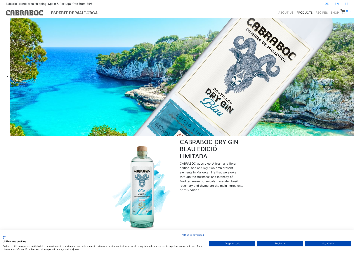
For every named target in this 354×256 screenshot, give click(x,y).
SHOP (335, 12)
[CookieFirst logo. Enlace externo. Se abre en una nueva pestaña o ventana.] (4, 237)
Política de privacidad (192, 235)
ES (346, 4)
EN (337, 4)
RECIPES (322, 12)
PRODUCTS (304, 12)
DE (327, 4)
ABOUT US (286, 12)
